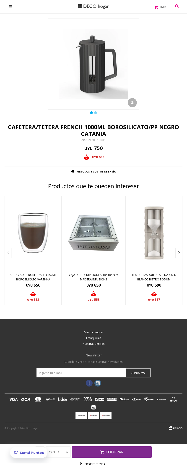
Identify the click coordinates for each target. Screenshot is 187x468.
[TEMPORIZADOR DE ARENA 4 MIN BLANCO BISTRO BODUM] (153, 233)
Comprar (114, 452)
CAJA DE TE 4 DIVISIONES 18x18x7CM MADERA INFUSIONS (93, 277)
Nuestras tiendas (93, 344)
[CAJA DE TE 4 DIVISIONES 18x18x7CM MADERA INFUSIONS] (93, 233)
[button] (178, 253)
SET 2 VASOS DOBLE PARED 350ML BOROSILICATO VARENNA (33, 277)
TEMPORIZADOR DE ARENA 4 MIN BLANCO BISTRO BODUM (154, 277)
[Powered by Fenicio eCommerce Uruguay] (175, 428)
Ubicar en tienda (94, 464)
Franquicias (93, 338)
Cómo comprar (93, 332)
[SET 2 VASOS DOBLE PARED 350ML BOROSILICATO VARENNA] (33, 233)
